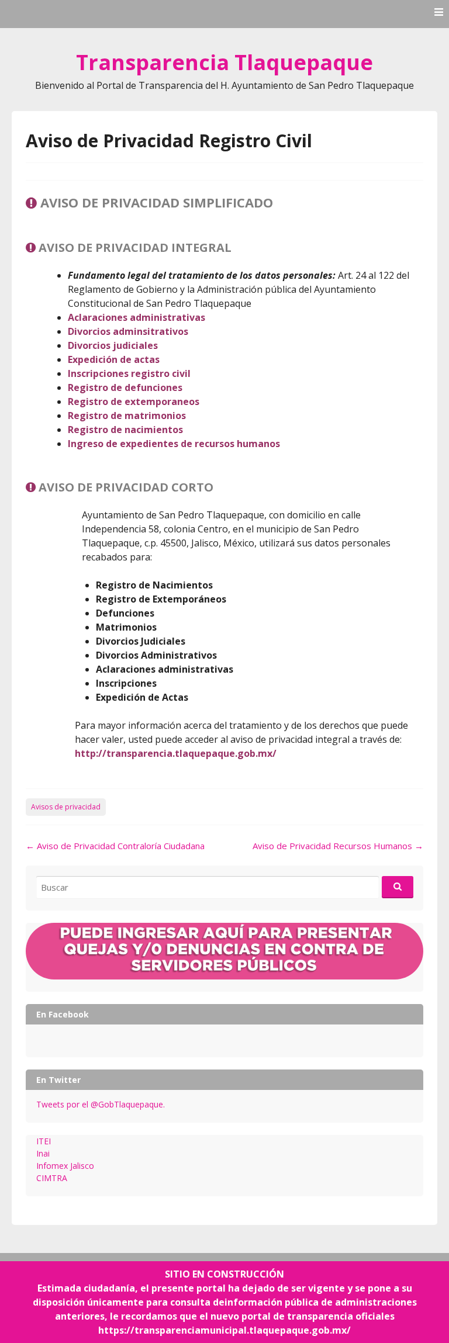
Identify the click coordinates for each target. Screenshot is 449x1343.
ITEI (43, 1141)
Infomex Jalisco (65, 1165)
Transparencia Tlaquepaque (224, 62)
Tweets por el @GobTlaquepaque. (100, 1104)
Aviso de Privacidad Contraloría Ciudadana (115, 846)
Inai (43, 1153)
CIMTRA (51, 1177)
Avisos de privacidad (66, 807)
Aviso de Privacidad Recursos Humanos (338, 846)
